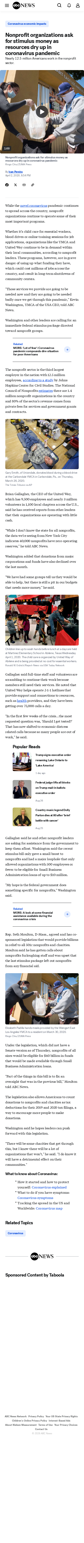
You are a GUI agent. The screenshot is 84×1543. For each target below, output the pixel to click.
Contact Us (41, 1429)
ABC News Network (16, 1416)
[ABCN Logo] (24, 5)
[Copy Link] (33, 185)
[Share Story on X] (15, 185)
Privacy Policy (36, 1416)
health (22, 700)
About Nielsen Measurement (21, 1425)
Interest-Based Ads (59, 1420)
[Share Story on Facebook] (7, 185)
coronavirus (38, 205)
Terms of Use (45, 1425)
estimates (46, 390)
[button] (7, 5)
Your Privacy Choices (65, 1425)
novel (33, 205)
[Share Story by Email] (24, 185)
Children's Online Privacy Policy (29, 1420)
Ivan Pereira (16, 172)
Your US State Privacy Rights (61, 1416)
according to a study (38, 379)
